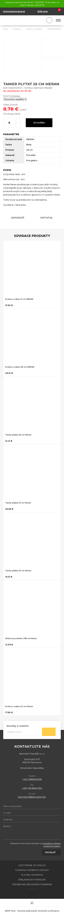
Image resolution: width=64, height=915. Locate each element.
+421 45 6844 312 (32, 788)
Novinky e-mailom (18, 725)
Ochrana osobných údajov (32, 870)
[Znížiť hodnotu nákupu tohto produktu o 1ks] (18, 125)
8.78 (8, 109)
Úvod (5, 29)
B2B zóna (43, 11)
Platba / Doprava (32, 875)
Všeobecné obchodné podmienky (32, 884)
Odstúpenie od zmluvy (32, 865)
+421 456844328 (32, 779)
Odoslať (49, 732)
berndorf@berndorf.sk (32, 797)
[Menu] (58, 20)
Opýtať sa (46, 217)
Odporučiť (17, 217)
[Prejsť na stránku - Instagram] (35, 893)
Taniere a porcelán (34, 29)
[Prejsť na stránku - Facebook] (29, 893)
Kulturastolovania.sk (14, 11)
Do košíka (39, 123)
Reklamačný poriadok (32, 879)
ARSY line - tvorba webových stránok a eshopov (32, 911)
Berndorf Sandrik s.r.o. (18, 20)
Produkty (17, 29)
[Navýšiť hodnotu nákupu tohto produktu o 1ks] (18, 120)
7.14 (6, 114)
